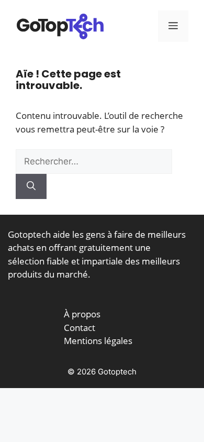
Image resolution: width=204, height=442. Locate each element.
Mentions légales (98, 341)
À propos (82, 314)
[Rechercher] (31, 186)
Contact (79, 328)
